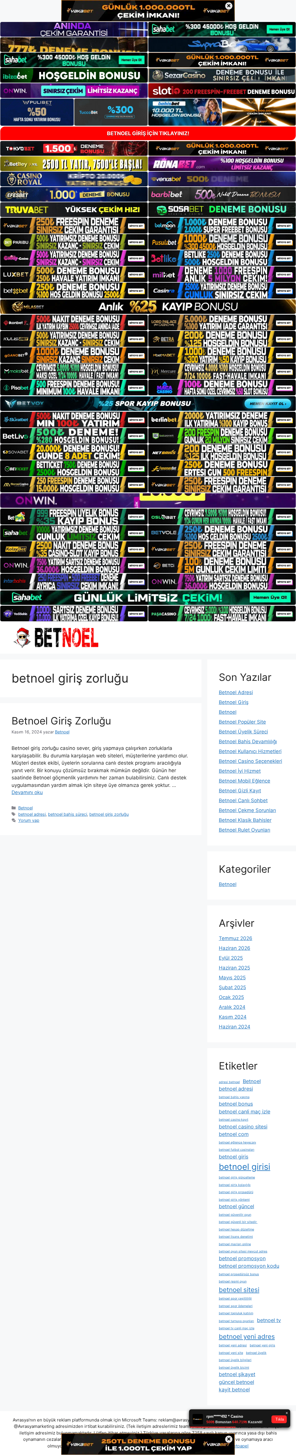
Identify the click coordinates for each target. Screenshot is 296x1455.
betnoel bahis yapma (234, 1097)
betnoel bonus (236, 1104)
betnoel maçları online (235, 1244)
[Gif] (148, 306)
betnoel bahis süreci (67, 814)
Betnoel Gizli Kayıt (240, 791)
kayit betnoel (234, 1390)
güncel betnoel (236, 1382)
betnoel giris (233, 1157)
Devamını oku (27, 792)
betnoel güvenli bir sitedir (238, 1222)
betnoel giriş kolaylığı (235, 1185)
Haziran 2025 (234, 968)
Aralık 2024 (232, 1007)
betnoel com (234, 1134)
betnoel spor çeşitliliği (235, 1298)
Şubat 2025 (232, 987)
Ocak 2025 (231, 997)
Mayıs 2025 (232, 977)
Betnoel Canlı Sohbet (243, 800)
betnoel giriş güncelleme (237, 1177)
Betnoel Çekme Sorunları (247, 810)
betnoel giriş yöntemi (234, 1200)
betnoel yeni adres (247, 1336)
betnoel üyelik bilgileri (235, 1360)
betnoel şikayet (237, 1374)
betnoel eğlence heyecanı (237, 1142)
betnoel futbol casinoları (236, 1150)
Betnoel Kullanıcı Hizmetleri (250, 751)
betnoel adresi (32, 814)
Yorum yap (28, 820)
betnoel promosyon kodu (249, 1266)
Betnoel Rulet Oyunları (244, 830)
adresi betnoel (229, 1082)
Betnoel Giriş (234, 702)
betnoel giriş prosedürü (236, 1192)
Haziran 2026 (234, 948)
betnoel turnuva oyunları (236, 1321)
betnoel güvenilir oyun (235, 1215)
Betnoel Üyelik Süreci (243, 732)
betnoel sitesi (239, 1289)
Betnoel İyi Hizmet (240, 771)
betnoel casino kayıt (233, 1120)
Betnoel (25, 807)
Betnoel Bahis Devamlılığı (248, 741)
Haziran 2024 (234, 1027)
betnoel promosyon (242, 1258)
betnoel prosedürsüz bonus (239, 1274)
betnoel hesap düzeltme (236, 1229)
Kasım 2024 (233, 1017)
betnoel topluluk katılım (236, 1313)
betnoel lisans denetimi (236, 1237)
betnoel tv (269, 1320)
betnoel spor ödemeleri (236, 1306)
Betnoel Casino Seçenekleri (250, 761)
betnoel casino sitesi (243, 1127)
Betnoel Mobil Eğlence (244, 781)
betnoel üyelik (256, 1353)
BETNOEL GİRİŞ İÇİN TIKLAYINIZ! (148, 133)
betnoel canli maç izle (244, 1112)
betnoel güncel (236, 1206)
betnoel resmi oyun (233, 1281)
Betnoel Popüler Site (242, 722)
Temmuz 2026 (235, 938)
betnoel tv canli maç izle (236, 1328)
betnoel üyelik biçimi (234, 1367)
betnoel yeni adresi (233, 1345)
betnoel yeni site (231, 1353)
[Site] (74, 225)
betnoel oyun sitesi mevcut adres (243, 1251)
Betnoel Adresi (236, 692)
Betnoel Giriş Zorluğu (61, 721)
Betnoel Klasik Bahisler (245, 820)
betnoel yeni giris (262, 1345)
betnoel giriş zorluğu (109, 814)
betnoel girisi (244, 1167)
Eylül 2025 (231, 958)
